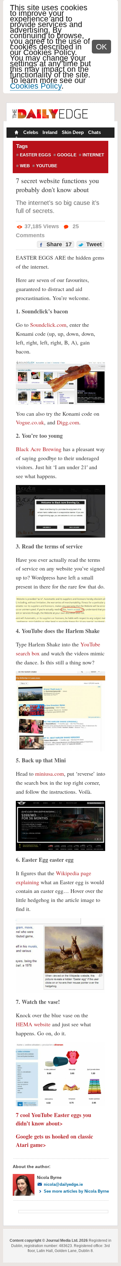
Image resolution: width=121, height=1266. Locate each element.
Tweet (93, 244)
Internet (93, 154)
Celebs (30, 132)
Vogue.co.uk (30, 422)
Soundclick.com (48, 324)
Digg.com (68, 422)
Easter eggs (35, 154)
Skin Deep (73, 132)
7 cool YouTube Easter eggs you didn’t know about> (53, 1119)
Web (25, 165)
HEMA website (33, 1024)
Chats (94, 132)
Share (58, 244)
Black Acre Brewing (38, 449)
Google (66, 154)
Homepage (16, 133)
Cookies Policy (35, 85)
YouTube (46, 165)
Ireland (50, 132)
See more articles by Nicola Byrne (76, 1191)
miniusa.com (49, 773)
